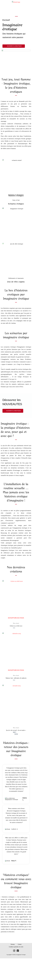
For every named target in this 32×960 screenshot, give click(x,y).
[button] (16, 8)
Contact (19, 944)
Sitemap (13, 944)
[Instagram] (14, 950)
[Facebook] (18, 950)
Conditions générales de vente (16, 946)
